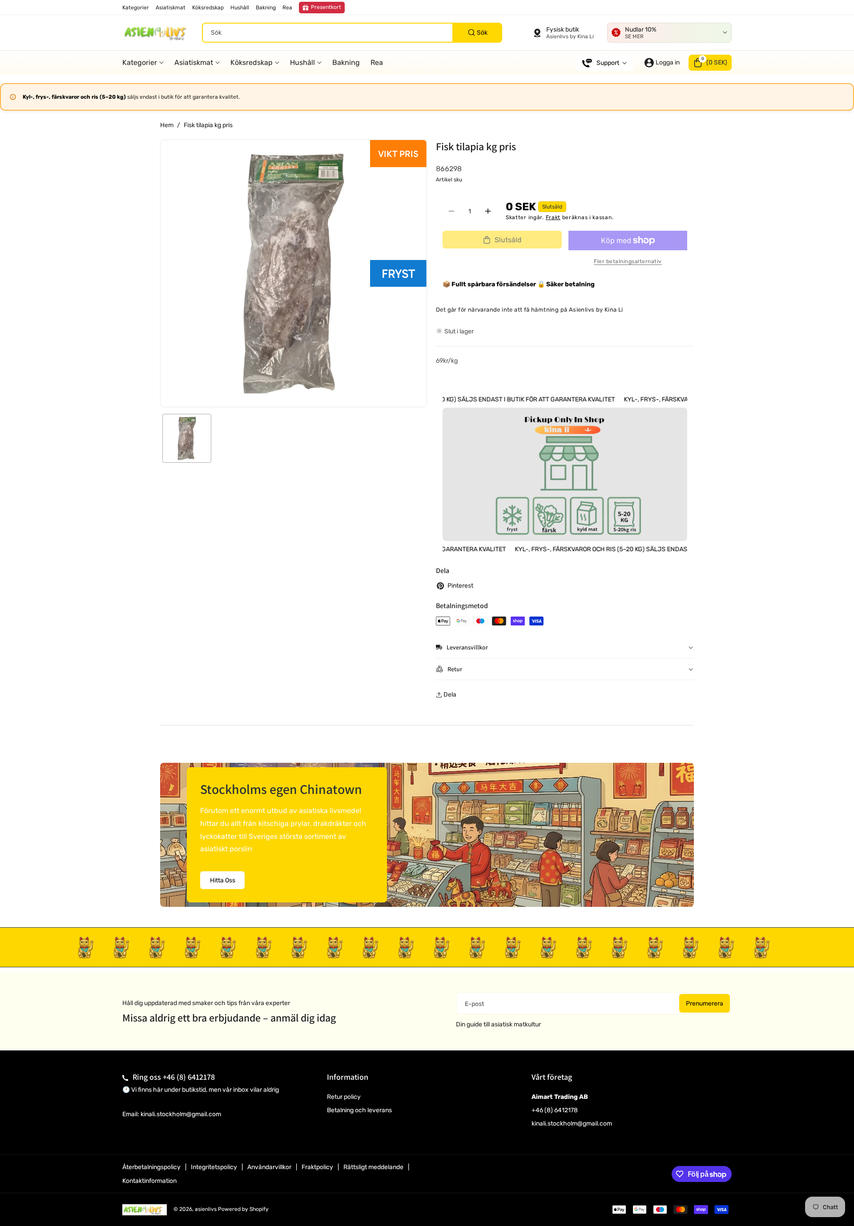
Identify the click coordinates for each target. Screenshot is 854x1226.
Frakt (553, 217)
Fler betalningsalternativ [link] (628, 261)
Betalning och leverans (359, 1110)
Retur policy (344, 1097)
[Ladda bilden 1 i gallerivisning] (186, 438)
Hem (166, 125)
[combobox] (352, 33)
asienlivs (206, 1209)
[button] (710, 63)
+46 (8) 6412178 (189, 1077)
